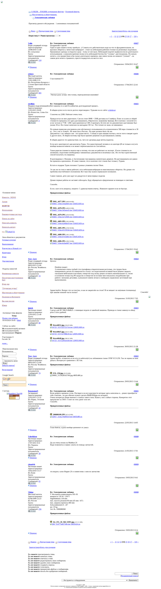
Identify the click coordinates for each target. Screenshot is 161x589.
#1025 (136, 104)
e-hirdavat (112, 110)
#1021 (136, 391)
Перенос (33, 67)
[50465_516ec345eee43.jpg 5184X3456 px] (67, 210)
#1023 (136, 308)
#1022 (136, 356)
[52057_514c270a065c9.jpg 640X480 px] (66, 417)
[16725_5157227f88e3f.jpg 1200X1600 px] (67, 334)
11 (115, 36)
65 (39, 481)
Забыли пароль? (8, 365)
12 (117, 36)
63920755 (11, 232)
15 (126, 36)
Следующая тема (63, 31)
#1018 (136, 492)
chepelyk (31, 464)
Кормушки (6, 253)
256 (40, 509)
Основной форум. (72, 12)
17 (130, 36)
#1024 (136, 259)
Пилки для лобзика (10, 318)
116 (135, 36)
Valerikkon (32, 437)
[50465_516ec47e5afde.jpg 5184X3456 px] (67, 237)
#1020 (136, 437)
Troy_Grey (32, 259)
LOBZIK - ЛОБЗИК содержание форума (47, 12)
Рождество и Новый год (12, 248)
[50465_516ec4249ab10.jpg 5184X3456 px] (67, 223)
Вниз (33, 31)
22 (39, 408)
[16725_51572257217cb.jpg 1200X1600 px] (67, 327)
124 (40, 60)
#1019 (136, 464)
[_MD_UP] (137, 67)
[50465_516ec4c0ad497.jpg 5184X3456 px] (67, 243)
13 (120, 36)
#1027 (136, 43)
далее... (5, 343)
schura (30, 74)
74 (39, 276)
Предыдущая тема (46, 31)
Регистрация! (7, 370)
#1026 (136, 74)
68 (39, 323)
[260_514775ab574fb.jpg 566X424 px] (65, 524)
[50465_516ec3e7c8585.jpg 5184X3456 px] (67, 217)
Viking (30, 492)
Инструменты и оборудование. (44, 15)
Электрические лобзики (45, 18)
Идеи (4, 257)
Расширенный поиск (129, 576)
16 (128, 36)
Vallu (30, 43)
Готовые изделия (9, 240)
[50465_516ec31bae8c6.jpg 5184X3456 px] (67, 204)
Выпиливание (8, 244)
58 (39, 454)
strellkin (31, 104)
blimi (19, 320)
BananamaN (33, 391)
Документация (8, 261)
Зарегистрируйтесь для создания (125, 31)
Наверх (33, 542)
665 (40, 93)
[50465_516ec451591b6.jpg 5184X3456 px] (67, 230)
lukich (30, 308)
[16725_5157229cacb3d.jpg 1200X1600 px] (67, 340)
